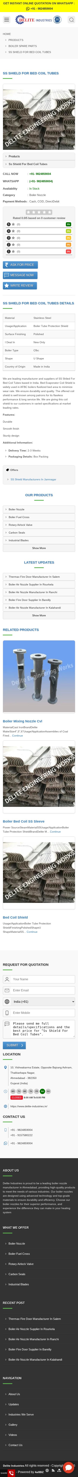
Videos (13, 1434)
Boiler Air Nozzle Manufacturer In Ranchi (33, 592)
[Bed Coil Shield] (39, 873)
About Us (14, 1394)
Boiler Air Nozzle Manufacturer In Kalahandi (35, 607)
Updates (14, 1404)
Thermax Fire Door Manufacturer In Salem (34, 576)
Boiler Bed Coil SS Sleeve (23, 821)
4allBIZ (39, 1472)
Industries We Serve (21, 1414)
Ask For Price (22, 264)
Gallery (13, 1424)
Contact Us (16, 1445)
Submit (12, 1045)
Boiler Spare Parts (23, 46)
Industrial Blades (19, 540)
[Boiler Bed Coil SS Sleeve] (39, 777)
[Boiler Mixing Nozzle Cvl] (39, 676)
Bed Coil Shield (15, 917)
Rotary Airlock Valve (20, 524)
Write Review (21, 285)
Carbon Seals (17, 532)
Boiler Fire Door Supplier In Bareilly (30, 599)
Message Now (22, 275)
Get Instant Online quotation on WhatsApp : (39, 6)
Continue (17, 735)
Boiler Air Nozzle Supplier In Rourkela (31, 584)
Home (7, 33)
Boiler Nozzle (16, 509)
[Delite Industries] (39, 19)
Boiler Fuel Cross (19, 517)
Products (16, 40)
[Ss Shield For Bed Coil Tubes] (39, 120)
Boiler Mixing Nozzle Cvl (22, 721)
